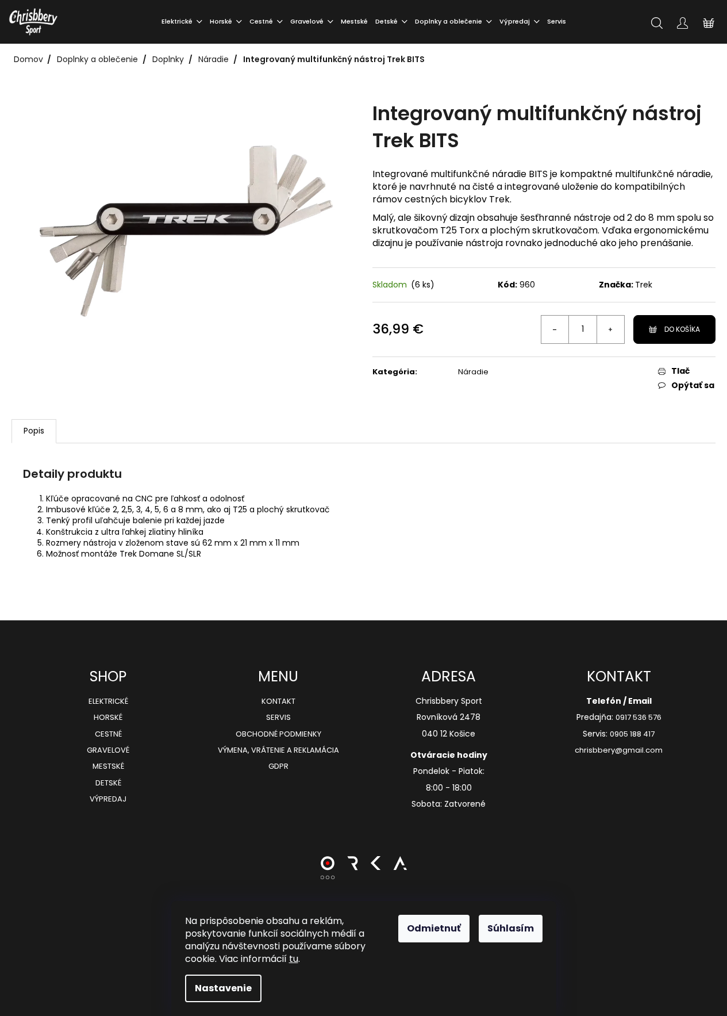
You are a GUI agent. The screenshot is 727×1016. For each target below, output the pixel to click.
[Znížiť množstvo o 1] (555, 329)
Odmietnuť (434, 928)
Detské (108, 783)
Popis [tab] (34, 430)
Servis (278, 717)
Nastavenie (223, 988)
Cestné (108, 734)
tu (293, 958)
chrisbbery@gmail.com (619, 750)
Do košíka (682, 329)
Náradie (473, 371)
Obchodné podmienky (278, 734)
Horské (108, 717)
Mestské (108, 766)
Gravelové (108, 750)
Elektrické (108, 701)
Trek (643, 284)
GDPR (278, 766)
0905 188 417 (632, 734)
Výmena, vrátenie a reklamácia (278, 750)
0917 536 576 (638, 717)
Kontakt (278, 701)
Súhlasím (510, 928)
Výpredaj (108, 799)
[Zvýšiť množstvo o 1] (610, 329)
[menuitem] (181, 22)
